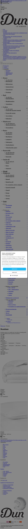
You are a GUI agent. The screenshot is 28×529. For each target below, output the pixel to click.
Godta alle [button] (14, 269)
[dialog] (14, 264)
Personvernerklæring (6, 266)
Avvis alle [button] (14, 272)
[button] (14, 275)
